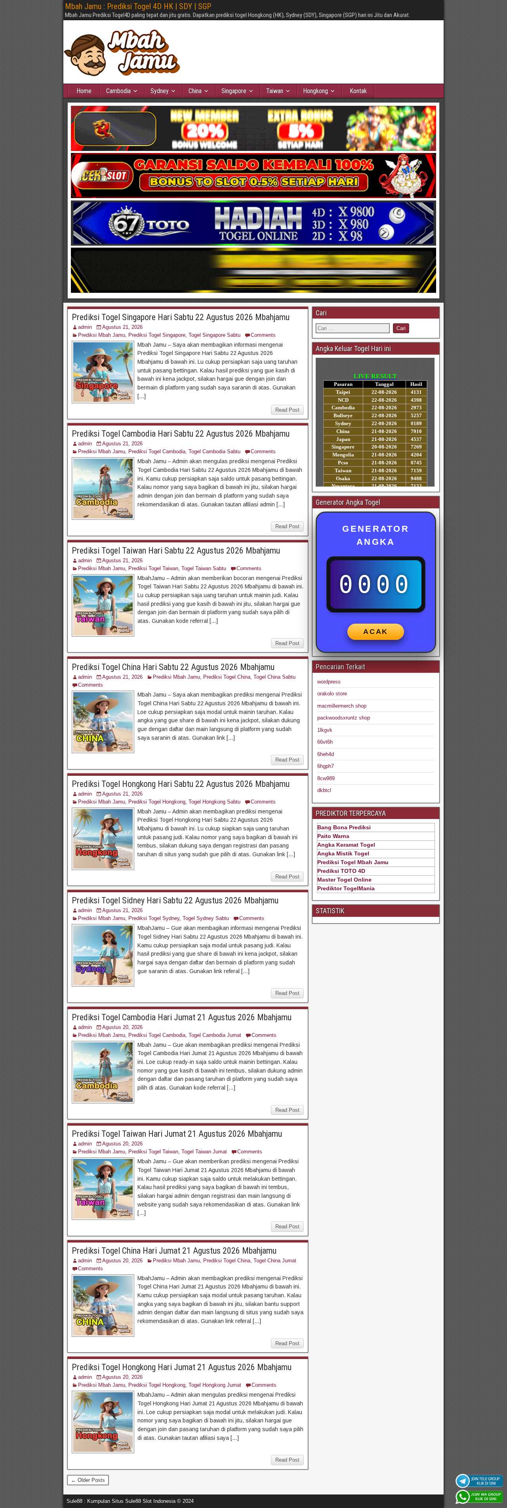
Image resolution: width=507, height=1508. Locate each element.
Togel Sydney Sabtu (206, 918)
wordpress (329, 682)
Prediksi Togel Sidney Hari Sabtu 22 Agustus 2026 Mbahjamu (175, 900)
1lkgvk (324, 730)
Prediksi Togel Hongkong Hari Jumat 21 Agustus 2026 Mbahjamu (182, 1367)
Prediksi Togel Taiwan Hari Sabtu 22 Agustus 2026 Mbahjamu (176, 550)
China (195, 91)
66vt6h (325, 742)
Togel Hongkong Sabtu (214, 802)
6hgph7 (325, 766)
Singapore (233, 91)
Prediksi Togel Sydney (153, 918)
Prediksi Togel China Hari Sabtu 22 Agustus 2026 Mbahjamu (173, 667)
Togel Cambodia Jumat (215, 1035)
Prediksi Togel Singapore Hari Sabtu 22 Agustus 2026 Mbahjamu (181, 317)
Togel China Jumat (275, 1261)
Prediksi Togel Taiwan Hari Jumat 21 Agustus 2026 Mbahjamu (177, 1134)
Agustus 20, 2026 (122, 1027)
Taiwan (274, 91)
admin (85, 327)
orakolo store (332, 694)
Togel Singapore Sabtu (214, 335)
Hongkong (315, 91)
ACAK (375, 632)
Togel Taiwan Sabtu (203, 568)
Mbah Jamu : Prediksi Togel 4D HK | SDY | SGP (138, 6)
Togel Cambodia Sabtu (214, 451)
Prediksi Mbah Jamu (101, 335)
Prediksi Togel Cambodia (156, 451)
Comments (263, 335)
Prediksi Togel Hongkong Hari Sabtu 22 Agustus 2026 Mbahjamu (181, 784)
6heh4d (325, 754)
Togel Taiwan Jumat (204, 1152)
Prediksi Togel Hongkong (156, 802)
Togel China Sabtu (274, 677)
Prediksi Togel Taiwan (153, 568)
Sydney (160, 91)
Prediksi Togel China (226, 677)
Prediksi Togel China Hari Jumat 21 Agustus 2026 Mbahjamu (174, 1251)
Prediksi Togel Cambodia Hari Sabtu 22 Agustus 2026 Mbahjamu (181, 434)
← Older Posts (88, 1480)
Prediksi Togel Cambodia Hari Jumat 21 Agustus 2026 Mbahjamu (182, 1017)
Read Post (287, 410)
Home (83, 91)
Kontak (358, 91)
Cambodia (118, 91)
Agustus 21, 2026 (122, 327)
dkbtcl (324, 790)
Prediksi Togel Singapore (156, 335)
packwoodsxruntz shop (343, 718)
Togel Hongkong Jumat (215, 1385)
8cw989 (326, 778)
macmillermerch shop (341, 706)
